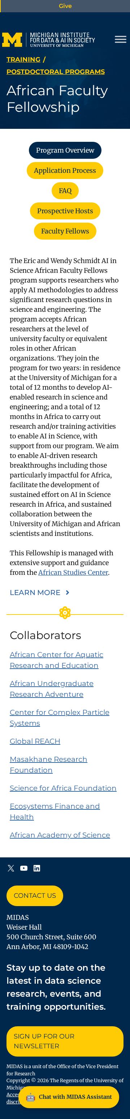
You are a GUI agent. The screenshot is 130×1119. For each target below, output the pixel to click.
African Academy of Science (60, 835)
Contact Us (35, 896)
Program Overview (65, 150)
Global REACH (35, 741)
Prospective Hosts (65, 211)
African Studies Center (73, 572)
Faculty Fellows (65, 231)
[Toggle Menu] (120, 39)
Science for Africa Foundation (63, 788)
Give (65, 6)
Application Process (65, 170)
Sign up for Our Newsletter (44, 1041)
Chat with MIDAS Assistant (69, 1097)
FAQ (65, 191)
